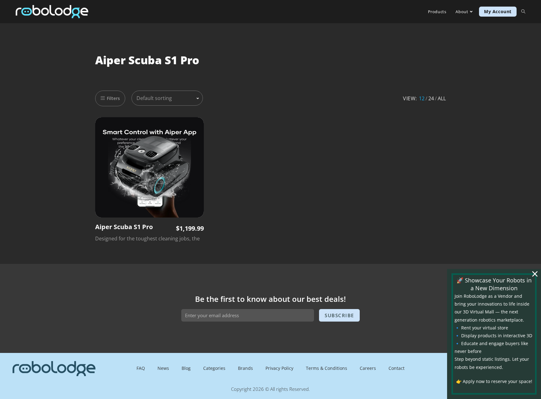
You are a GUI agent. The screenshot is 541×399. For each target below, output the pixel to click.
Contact (396, 368)
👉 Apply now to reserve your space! (494, 381)
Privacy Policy (279, 368)
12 (422, 98)
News (163, 368)
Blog (186, 368)
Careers (368, 368)
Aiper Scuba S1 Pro (124, 227)
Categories (214, 368)
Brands (245, 368)
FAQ (141, 368)
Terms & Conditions (326, 368)
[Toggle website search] (523, 11)
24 (431, 98)
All (442, 98)
